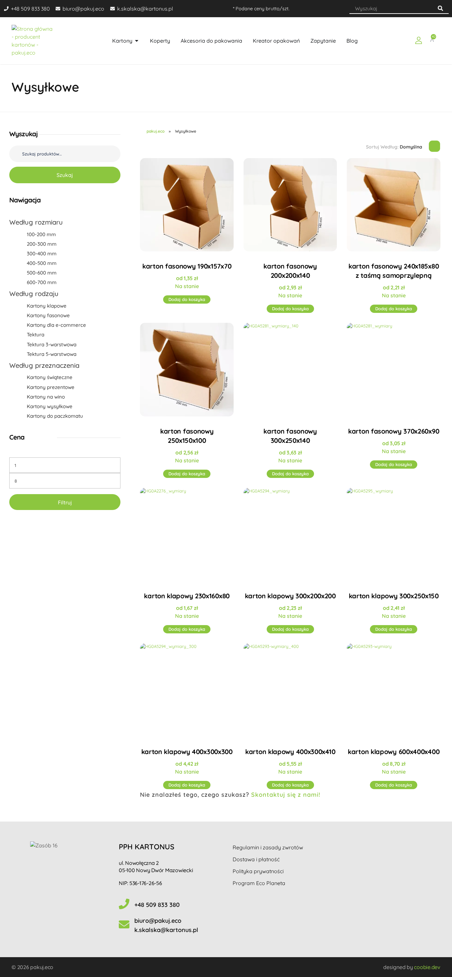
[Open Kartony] (136, 41)
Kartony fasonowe (48, 315)
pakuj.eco (155, 131)
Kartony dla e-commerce (56, 325)
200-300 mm (42, 244)
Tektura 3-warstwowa (51, 344)
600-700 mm (42, 282)
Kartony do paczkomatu (55, 416)
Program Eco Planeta (259, 883)
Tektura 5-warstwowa (51, 354)
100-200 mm (41, 234)
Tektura (35, 334)
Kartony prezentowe (50, 387)
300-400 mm (42, 253)
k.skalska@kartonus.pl (166, 930)
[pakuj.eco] (33, 41)
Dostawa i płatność (256, 859)
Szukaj (65, 175)
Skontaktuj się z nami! (285, 794)
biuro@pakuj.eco (157, 920)
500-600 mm (42, 273)
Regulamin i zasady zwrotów (268, 847)
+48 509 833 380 (157, 905)
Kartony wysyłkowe (49, 406)
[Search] (440, 8)
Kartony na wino (46, 397)
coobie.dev (427, 967)
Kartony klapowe (47, 306)
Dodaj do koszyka (186, 299)
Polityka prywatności (258, 871)
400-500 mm (42, 263)
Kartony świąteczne (49, 377)
